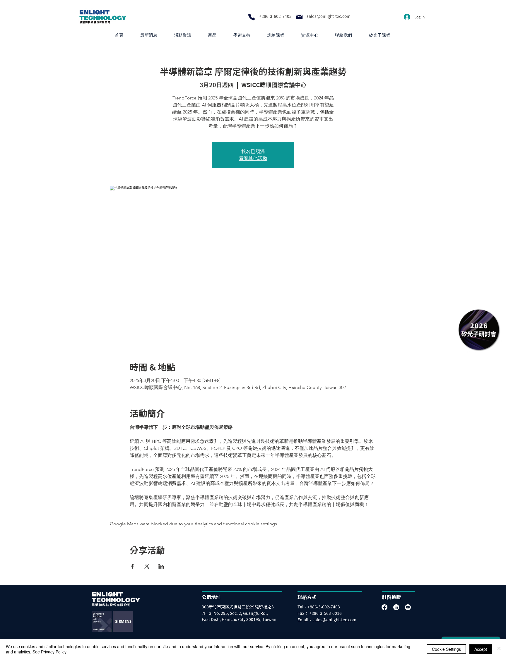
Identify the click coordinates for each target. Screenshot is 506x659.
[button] (212, 35)
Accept (480, 649)
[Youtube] (408, 607)
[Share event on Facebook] (132, 566)
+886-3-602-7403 (275, 16)
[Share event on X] (147, 566)
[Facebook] (384, 607)
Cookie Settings (446, 649)
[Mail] (299, 16)
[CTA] (479, 329)
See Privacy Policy (49, 652)
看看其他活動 (253, 158)
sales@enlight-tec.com (329, 16)
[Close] (498, 649)
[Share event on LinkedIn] (161, 566)
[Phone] (251, 16)
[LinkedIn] (396, 607)
